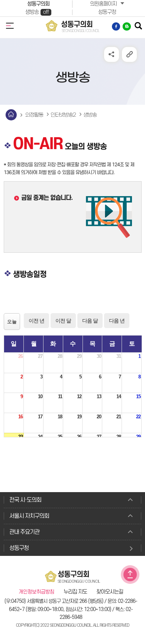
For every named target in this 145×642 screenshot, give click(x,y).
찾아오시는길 (109, 592)
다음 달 (90, 321)
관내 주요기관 (24, 532)
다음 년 (117, 321)
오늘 (12, 321)
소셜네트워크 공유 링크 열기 (111, 54)
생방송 (37, 12)
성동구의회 (38, 4)
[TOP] (130, 574)
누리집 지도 (75, 592)
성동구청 (107, 12)
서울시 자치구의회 (29, 516)
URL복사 (129, 54)
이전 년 (36, 321)
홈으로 (11, 114)
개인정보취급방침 (36, 592)
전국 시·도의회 (25, 500)
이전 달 (63, 321)
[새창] (116, 26)
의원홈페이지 (103, 4)
